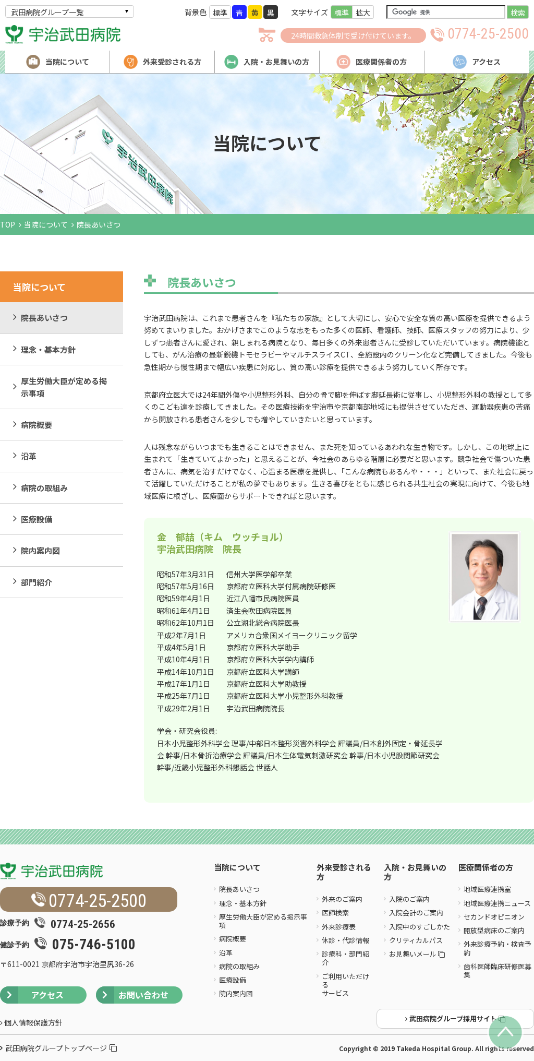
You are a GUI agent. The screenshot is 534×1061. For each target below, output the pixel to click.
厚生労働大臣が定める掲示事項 (64, 386)
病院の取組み (44, 487)
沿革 (29, 455)
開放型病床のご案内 (494, 930)
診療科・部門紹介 (345, 958)
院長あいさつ (44, 317)
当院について (46, 224)
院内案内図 (40, 550)
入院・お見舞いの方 (415, 873)
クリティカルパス (416, 940)
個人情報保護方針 (33, 1022)
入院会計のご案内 (416, 912)
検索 (518, 12)
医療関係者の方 (485, 868)
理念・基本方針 (48, 349)
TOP (7, 224)
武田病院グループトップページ (56, 1048)
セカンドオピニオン (494, 917)
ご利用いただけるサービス (345, 984)
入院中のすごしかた (419, 927)
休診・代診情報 (345, 940)
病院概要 (36, 424)
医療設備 (36, 519)
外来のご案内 (342, 899)
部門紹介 (36, 582)
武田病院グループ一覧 (47, 12)
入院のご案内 (409, 899)
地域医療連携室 (487, 889)
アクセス (47, 994)
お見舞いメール (413, 954)
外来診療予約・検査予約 (497, 948)
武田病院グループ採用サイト (453, 1018)
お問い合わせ (143, 994)
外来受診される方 (344, 873)
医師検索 (335, 912)
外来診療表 (339, 927)
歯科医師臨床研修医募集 (497, 970)
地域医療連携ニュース (497, 903)
